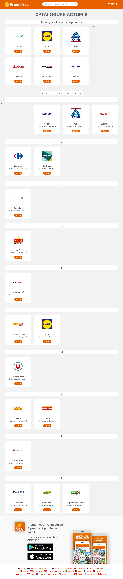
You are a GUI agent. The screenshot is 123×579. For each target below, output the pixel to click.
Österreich (68, 568)
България (54, 574)
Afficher (18, 51)
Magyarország (37, 571)
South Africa (45, 568)
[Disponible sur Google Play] (40, 547)
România (25, 571)
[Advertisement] (106, 56)
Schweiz (79, 574)
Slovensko (33, 568)
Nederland (42, 574)
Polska (60, 571)
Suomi (89, 571)
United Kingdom (67, 574)
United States (92, 574)
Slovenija (22, 574)
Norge (79, 571)
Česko (23, 568)
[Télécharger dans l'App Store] (40, 556)
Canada (103, 574)
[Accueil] (18, 3)
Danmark (99, 571)
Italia (101, 568)
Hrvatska (50, 571)
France (92, 568)
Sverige (70, 571)
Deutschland (81, 568)
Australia (57, 568)
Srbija (32, 574)
